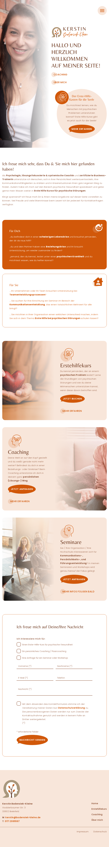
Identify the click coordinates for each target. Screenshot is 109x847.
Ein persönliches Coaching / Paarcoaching (44, 651)
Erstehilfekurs (99, 808)
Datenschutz (100, 831)
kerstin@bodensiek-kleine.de (22, 817)
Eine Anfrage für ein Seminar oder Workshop (45, 657)
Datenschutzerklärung (71, 707)
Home (94, 803)
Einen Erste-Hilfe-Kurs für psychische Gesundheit (47, 644)
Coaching (96, 814)
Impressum (83, 831)
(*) (55, 713)
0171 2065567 (12, 821)
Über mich (97, 819)
